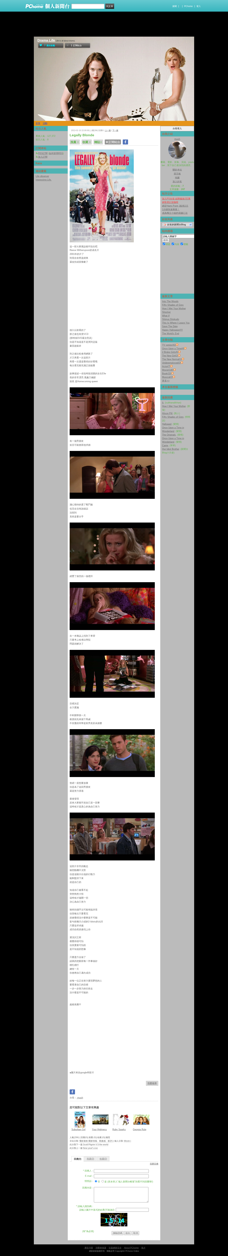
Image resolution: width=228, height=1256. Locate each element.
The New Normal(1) (172, 359)
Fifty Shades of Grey (173, 305)
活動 (45, 123)
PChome (188, 6)
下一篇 (115, 130)
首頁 (38, 123)
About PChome (131, 1248)
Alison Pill (167, 413)
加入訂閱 (42, 157)
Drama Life (46, 40)
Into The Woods (170, 301)
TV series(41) (169, 345)
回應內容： (88, 1187)
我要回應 (154, 1164)
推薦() (90, 1158)
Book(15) (166, 373)
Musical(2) (167, 377)
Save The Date (170, 326)
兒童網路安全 (115, 1248)
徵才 (143, 1248)
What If (166, 315)
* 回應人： (88, 1170)
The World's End (170, 333)
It (163, 402)
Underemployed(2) (171, 362)
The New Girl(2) (170, 355)
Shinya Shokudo (170, 319)
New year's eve (90, 1148)
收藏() (103, 1158)
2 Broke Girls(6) (170, 352)
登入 (198, 6)
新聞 (174, 6)
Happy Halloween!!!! (172, 330)
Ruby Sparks (119, 1129)
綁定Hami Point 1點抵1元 (175, 205)
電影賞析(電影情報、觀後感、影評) (96, 1141)
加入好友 (177, 181)
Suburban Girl (78, 1129)
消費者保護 (100, 1248)
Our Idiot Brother (170, 449)
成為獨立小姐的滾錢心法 (175, 213)
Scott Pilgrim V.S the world (95, 1144)
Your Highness (99, 1129)
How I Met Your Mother (174, 308)
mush (80, 1097)
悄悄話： (89, 1181)
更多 (166, 380)
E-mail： (89, 1176)
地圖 (177, 177)
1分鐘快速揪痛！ (171, 209)
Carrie (165, 445)
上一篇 (108, 130)
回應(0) (77, 1159)
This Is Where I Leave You (176, 322)
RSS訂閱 (43, 153)
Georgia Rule (139, 1129)
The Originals (169, 434)
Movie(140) (167, 370)
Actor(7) (166, 366)
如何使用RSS (56, 153)
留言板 (177, 173)
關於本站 (177, 169)
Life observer (42, 176)
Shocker (166, 312)
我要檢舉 (152, 1083)
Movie (127, 1141)
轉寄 (108, 1137)
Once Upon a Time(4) (173, 348)
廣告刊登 (88, 1248)
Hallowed (166, 424)
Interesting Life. (44, 179)
